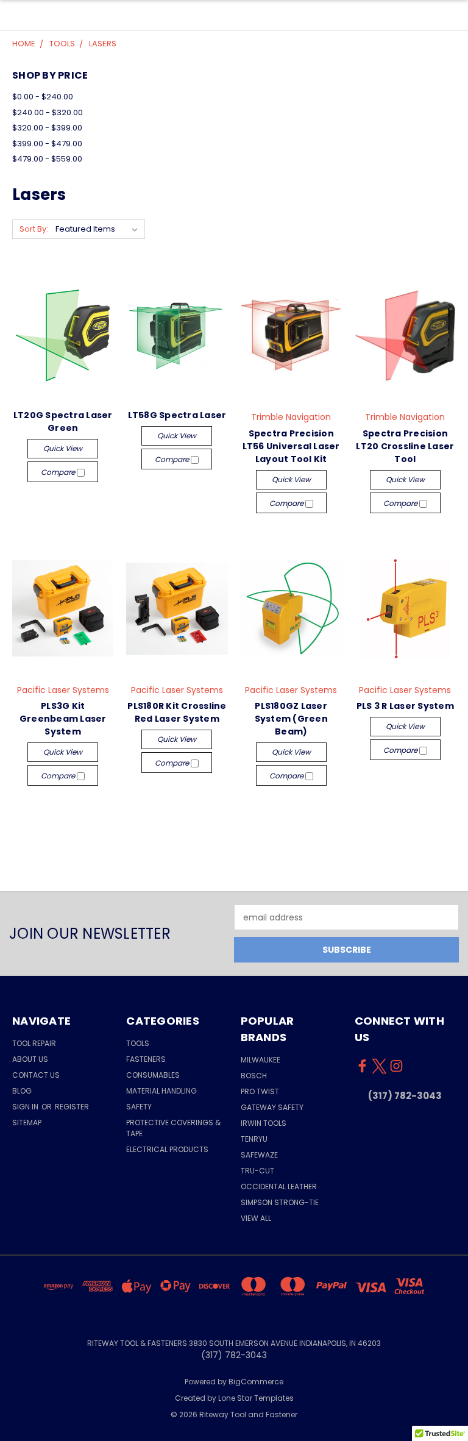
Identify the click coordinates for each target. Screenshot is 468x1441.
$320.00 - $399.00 (47, 127)
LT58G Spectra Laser (177, 415)
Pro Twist (260, 1091)
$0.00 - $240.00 (42, 96)
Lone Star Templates (256, 1398)
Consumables (153, 1075)
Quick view (62, 448)
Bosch (254, 1075)
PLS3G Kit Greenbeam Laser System (63, 719)
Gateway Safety (272, 1107)
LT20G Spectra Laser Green (63, 421)
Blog (22, 1091)
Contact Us (36, 1075)
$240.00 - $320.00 (47, 112)
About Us (30, 1059)
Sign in (26, 1106)
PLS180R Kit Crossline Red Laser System (176, 712)
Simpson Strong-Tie (280, 1202)
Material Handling (161, 1091)
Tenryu (254, 1139)
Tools (137, 1043)
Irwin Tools (263, 1123)
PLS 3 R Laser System (405, 706)
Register (72, 1106)
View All (256, 1218)
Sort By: (34, 229)
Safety (139, 1106)
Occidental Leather (279, 1186)
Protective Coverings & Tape (173, 1128)
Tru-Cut (257, 1170)
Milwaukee (260, 1060)
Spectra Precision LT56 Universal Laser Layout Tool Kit (291, 446)
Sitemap (26, 1122)
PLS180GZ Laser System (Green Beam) (291, 719)
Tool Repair (34, 1043)
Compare (59, 472)
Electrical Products (167, 1149)
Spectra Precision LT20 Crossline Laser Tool (405, 446)
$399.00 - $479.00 (47, 143)
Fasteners (146, 1059)
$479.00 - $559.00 (47, 159)
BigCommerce (256, 1381)
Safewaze (259, 1155)
